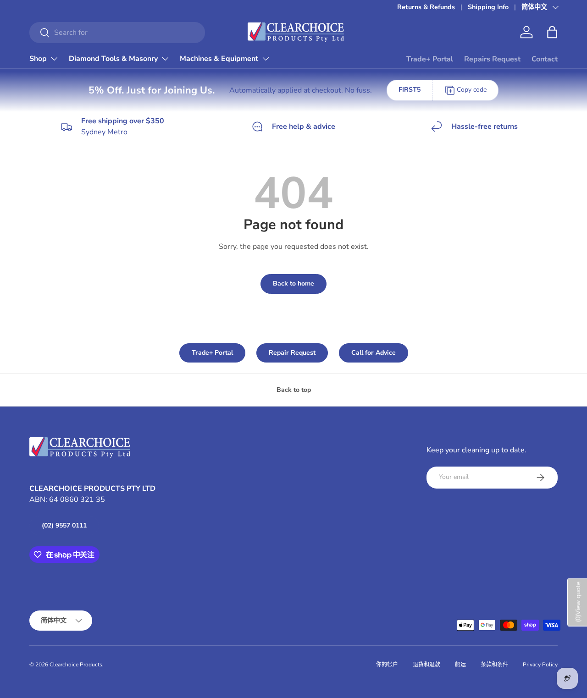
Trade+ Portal (429, 59)
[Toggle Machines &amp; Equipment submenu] (265, 58)
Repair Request (292, 352)
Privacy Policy (540, 664)
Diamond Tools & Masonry (113, 59)
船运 (460, 664)
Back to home (293, 283)
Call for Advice (373, 352)
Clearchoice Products (76, 664)
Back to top (294, 389)
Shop (38, 59)
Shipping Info (488, 6)
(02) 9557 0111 (64, 525)
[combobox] (117, 32)
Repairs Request (492, 59)
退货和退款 (426, 664)
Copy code (472, 89)
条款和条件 (494, 664)
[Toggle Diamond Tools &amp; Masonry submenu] (165, 58)
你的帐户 (387, 664)
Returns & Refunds (426, 6)
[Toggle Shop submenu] (54, 58)
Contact (545, 59)
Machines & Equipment (219, 59)
